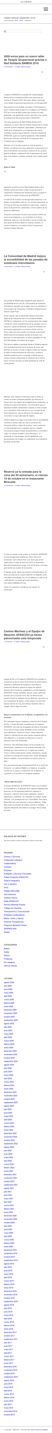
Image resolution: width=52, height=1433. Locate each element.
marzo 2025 (9, 1040)
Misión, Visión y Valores (14, 918)
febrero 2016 (9, 1397)
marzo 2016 (9, 1394)
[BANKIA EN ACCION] (23, 41)
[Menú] (44, 9)
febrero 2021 (9, 1208)
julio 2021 (8, 1191)
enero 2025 (8, 1047)
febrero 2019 (9, 1284)
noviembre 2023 (10, 1095)
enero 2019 (8, 1287)
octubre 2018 (9, 1298)
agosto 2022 (9, 1147)
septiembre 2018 (11, 1301)
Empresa (7, 870)
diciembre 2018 (10, 1291)
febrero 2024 (9, 1085)
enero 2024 (8, 1088)
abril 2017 (8, 1352)
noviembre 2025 (10, 1013)
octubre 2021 (9, 1181)
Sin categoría (9, 962)
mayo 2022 (8, 1157)
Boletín (7, 948)
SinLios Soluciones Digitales (39, 1430)
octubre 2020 (9, 1222)
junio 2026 (8, 989)
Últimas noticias (25, 67)
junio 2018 (8, 1311)
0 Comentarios (8, 67)
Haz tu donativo (10, 884)
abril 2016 (8, 1390)
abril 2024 (8, 1078)
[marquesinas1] (23, 245)
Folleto (6, 952)
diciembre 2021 (10, 1174)
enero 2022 (8, 1171)
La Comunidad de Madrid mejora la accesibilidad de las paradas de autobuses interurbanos (25, 259)
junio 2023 (8, 1112)
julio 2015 (8, 1404)
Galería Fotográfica (12, 880)
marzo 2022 (9, 1164)
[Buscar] (38, 9)
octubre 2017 (9, 1335)
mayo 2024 (8, 1075)
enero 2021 (8, 1212)
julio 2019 (8, 1267)
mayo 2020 (8, 1232)
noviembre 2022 (10, 1136)
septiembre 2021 (11, 1184)
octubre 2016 (9, 1373)
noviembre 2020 (10, 1219)
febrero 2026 (9, 1002)
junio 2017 (8, 1346)
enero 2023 (8, 1129)
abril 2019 (8, 1277)
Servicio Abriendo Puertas (14, 904)
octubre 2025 (9, 1016)
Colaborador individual (13, 860)
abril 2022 (8, 1160)
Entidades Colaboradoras (14, 914)
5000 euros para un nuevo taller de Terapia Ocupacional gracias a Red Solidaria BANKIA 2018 (25, 59)
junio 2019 (8, 1270)
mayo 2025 (8, 1033)
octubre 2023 (9, 1099)
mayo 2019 (8, 1274)
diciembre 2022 (10, 1133)
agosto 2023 (9, 1105)
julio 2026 (8, 985)
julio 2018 (8, 1308)
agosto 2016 (9, 1380)
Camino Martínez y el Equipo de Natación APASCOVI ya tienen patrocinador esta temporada (24, 634)
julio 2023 (8, 1109)
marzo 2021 (9, 1205)
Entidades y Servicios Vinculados (17, 873)
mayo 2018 (8, 1315)
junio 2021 (8, 1195)
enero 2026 (8, 1006)
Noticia (18, 67)
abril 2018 (8, 1318)
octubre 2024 (9, 1057)
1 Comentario (8, 642)
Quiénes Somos (10, 897)
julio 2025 (8, 1027)
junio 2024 (8, 1071)
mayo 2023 (8, 1116)
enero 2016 (8, 1400)
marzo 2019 (9, 1280)
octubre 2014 (9, 1414)
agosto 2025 (9, 1023)
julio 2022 (8, 1150)
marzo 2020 (9, 1239)
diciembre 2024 (10, 1051)
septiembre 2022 (11, 1143)
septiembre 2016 (11, 1376)
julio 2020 (8, 1225)
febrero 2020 (9, 1243)
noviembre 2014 (10, 1411)
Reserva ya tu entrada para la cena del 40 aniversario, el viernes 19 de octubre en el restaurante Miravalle (26, 477)
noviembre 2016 (10, 1370)
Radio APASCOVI (11, 901)
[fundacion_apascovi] (21, 9)
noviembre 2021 (10, 1177)
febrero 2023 (9, 1126)
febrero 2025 (9, 1044)
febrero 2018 (9, 1325)
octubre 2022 (9, 1140)
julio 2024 (8, 1068)
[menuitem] (38, 9)
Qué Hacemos (10, 894)
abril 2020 (8, 1236)
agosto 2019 (9, 1263)
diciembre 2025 (10, 1009)
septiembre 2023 (11, 1102)
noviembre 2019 (10, 1253)
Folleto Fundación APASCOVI (16, 877)
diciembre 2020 (10, 1215)
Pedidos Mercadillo (12, 890)
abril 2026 (8, 996)
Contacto (7, 866)
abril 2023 (8, 1119)
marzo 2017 (9, 1356)
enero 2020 (8, 1246)
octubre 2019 (9, 1256)
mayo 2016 (8, 1387)
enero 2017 (8, 1363)
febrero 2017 (9, 1359)
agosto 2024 (9, 1064)
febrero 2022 (9, 1167)
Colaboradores (10, 863)
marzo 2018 (9, 1322)
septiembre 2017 (11, 1339)
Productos (8, 958)
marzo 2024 (9, 1081)
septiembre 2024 (11, 1061)
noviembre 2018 (10, 1294)
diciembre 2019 (10, 1250)
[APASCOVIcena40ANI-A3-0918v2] (23, 460)
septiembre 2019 (11, 1260)
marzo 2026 (9, 999)
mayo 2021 (8, 1198)
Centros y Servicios (12, 856)
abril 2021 (8, 1201)
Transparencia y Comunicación (17, 911)
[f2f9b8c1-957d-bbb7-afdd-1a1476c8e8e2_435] (23, 614)
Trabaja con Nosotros (13, 908)
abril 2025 (8, 1037)
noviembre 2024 (10, 1054)
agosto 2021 (9, 1188)
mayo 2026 (8, 992)
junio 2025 (8, 1030)
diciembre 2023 (10, 1092)
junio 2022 (8, 1153)
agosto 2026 (9, 982)
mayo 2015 (8, 1407)
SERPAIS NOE (10, 928)
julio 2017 (8, 1342)
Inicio (6, 887)
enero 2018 (8, 1328)
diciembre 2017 (10, 1332)
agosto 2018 (9, 1304)
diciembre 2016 (10, 1366)
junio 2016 (8, 1383)
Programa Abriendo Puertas (15, 925)
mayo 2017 (8, 1349)
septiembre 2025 (11, 1020)
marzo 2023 (9, 1123)
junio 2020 (8, 1229)
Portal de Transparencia (13, 921)
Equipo (7, 932)
